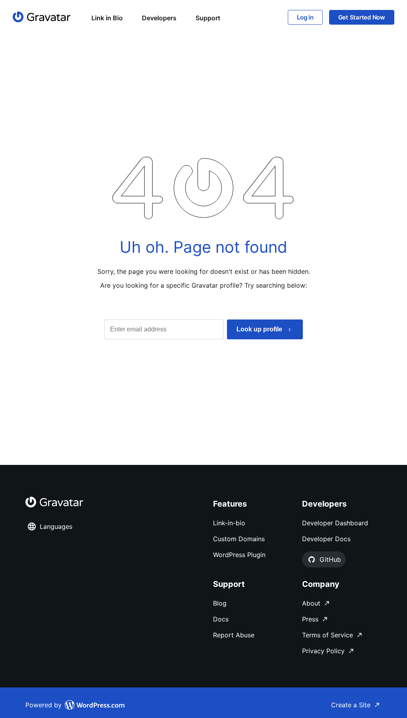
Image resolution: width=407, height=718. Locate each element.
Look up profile (259, 329)
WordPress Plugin (239, 555)
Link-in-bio (229, 523)
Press (310, 619)
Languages (56, 526)
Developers (159, 18)
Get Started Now (361, 17)
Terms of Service (327, 635)
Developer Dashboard (335, 523)
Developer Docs (326, 539)
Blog (220, 603)
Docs (221, 619)
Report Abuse (233, 635)
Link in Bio (107, 18)
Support (208, 18)
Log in (305, 17)
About (311, 603)
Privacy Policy (323, 651)
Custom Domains (239, 539)
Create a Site (350, 705)
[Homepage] (42, 17)
